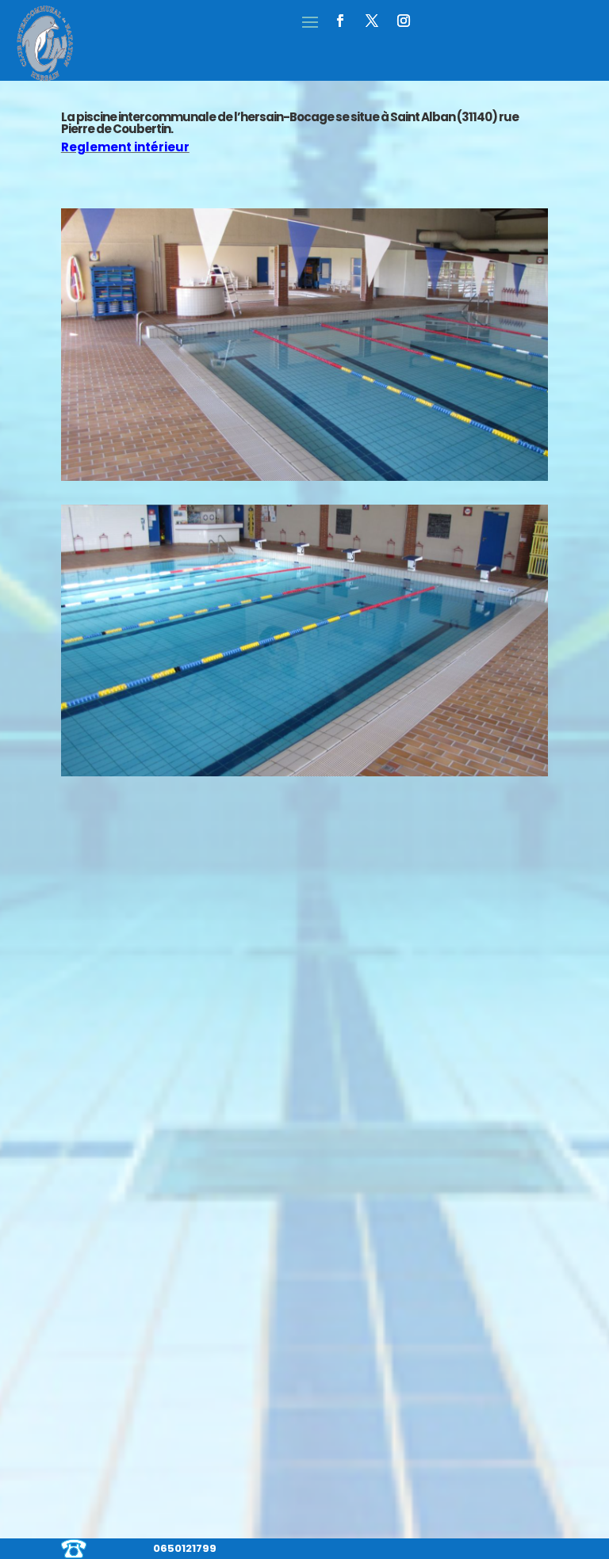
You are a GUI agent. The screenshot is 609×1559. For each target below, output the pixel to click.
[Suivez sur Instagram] (403, 20)
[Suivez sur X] (372, 20)
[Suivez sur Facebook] (340, 20)
